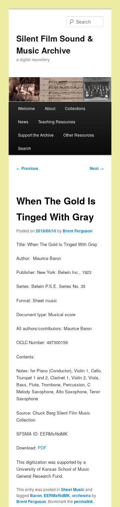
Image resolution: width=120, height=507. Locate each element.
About (50, 108)
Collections (75, 108)
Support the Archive (36, 135)
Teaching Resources (56, 121)
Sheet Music (72, 489)
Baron (36, 495)
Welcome (26, 108)
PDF (42, 447)
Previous (27, 168)
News (23, 121)
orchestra (81, 495)
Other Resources (78, 135)
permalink (83, 501)
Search (24, 148)
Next (97, 168)
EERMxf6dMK (57, 495)
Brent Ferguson (77, 231)
